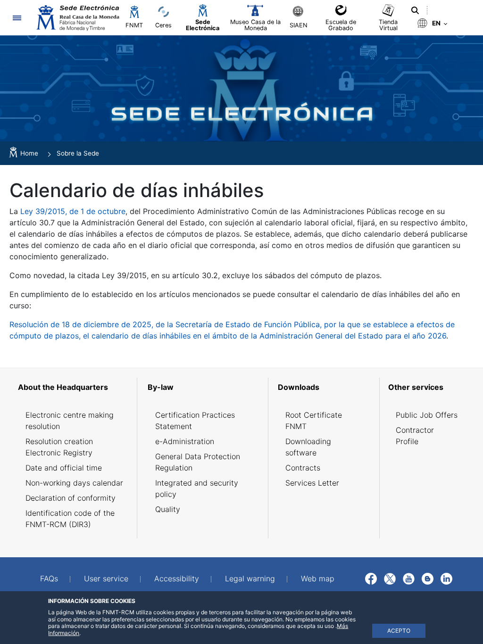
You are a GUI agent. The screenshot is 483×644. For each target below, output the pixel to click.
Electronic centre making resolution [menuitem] (69, 420)
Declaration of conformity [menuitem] (70, 498)
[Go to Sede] (77, 18)
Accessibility (176, 578)
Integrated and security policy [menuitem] (196, 488)
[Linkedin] (446, 578)
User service (106, 578)
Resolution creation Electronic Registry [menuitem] (59, 447)
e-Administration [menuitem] (184, 441)
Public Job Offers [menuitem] (427, 415)
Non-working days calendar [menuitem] (74, 482)
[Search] (415, 10)
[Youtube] (409, 578)
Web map (317, 578)
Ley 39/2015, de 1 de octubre (72, 211)
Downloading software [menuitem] (308, 447)
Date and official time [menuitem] (63, 467)
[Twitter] (390, 578)
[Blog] (427, 578)
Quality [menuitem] (167, 509)
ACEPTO (398, 630)
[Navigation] (17, 17)
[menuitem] (74, 387)
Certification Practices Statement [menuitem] (195, 420)
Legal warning (250, 578)
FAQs (49, 578)
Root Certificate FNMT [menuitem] (313, 420)
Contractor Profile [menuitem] (415, 435)
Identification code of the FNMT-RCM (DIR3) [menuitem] (70, 518)
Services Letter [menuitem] (312, 482)
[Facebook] (371, 578)
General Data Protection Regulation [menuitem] (197, 462)
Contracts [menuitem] (302, 467)
